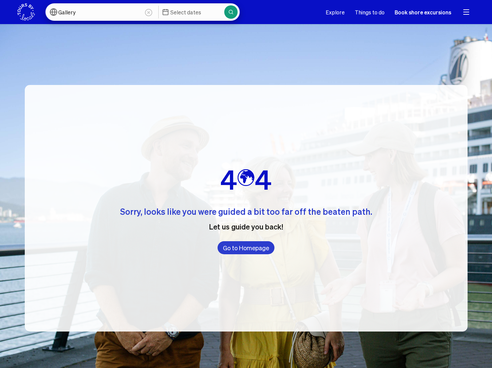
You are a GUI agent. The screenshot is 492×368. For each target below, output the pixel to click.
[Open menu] (466, 12)
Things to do (370, 12)
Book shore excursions (423, 12)
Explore (335, 12)
